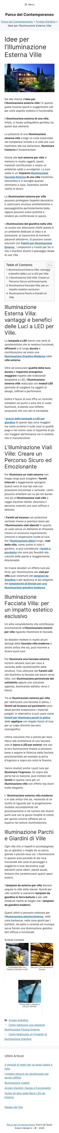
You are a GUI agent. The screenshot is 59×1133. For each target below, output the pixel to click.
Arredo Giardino (18, 1020)
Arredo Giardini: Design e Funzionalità (28, 1088)
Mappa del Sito (14, 1107)
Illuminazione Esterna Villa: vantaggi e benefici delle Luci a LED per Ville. (29, 271)
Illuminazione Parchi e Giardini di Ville (28, 295)
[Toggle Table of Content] (47, 265)
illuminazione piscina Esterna (24, 916)
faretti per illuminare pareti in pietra (27, 717)
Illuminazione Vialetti (17, 1082)
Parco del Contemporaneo (29, 14)
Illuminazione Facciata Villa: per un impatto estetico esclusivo (29, 287)
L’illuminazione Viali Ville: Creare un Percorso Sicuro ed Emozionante (29, 279)
